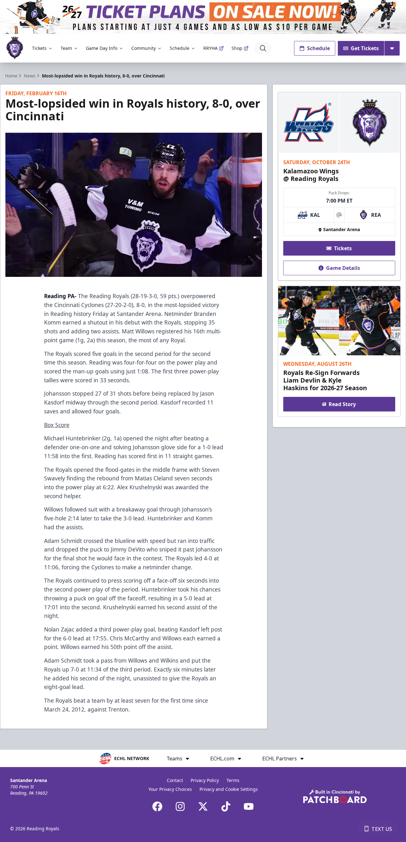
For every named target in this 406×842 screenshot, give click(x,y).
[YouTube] (249, 806)
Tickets (39, 48)
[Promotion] (203, 17)
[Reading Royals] (14, 48)
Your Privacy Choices (170, 789)
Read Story (342, 404)
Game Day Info (101, 48)
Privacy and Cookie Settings (229, 789)
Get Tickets (365, 48)
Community (143, 48)
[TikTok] (226, 806)
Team (66, 48)
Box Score (56, 425)
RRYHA (210, 48)
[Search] (263, 48)
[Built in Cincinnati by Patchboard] (335, 796)
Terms (232, 780)
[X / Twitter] (203, 806)
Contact (175, 780)
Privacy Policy (205, 780)
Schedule (179, 48)
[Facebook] (157, 806)
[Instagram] (180, 806)
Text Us (381, 828)
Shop (237, 48)
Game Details (343, 267)
